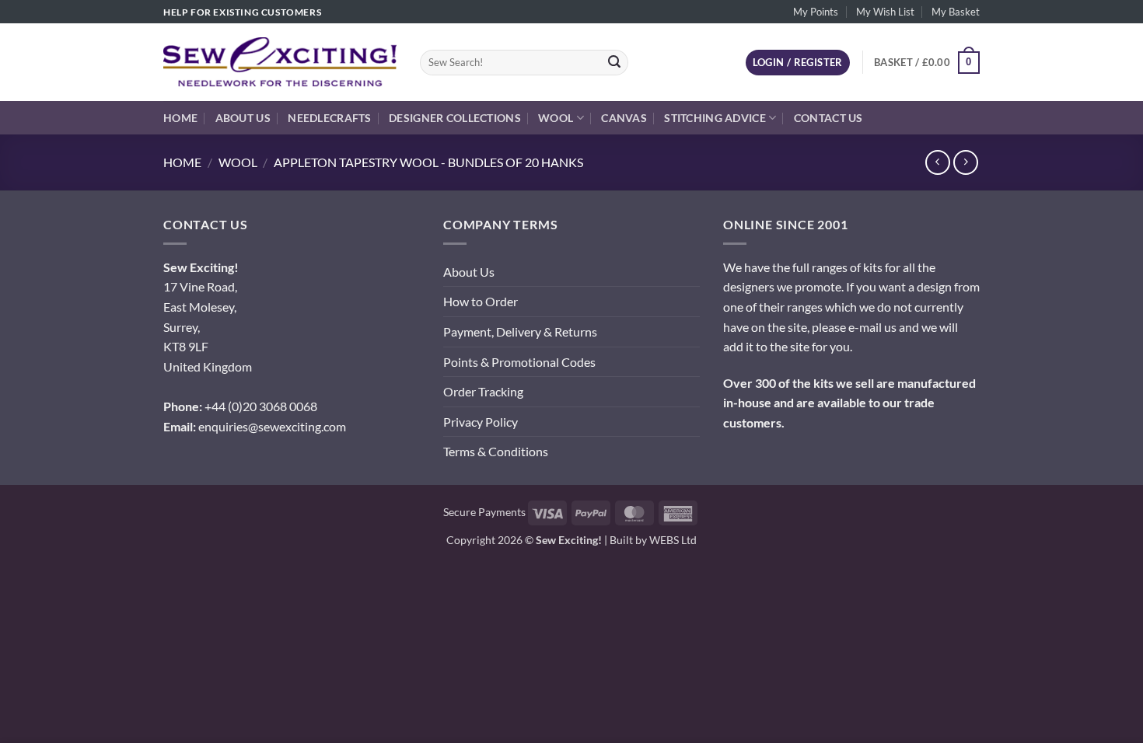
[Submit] (614, 63)
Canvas (624, 117)
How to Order (480, 301)
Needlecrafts (329, 117)
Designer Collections (455, 117)
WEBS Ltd (673, 539)
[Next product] (937, 162)
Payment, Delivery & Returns (520, 331)
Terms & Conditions (495, 451)
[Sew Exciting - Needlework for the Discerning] (280, 62)
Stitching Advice (715, 117)
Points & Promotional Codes (519, 361)
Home (180, 117)
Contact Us (828, 117)
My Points (815, 11)
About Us (243, 117)
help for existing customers (242, 12)
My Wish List (885, 11)
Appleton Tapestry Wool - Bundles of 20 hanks (428, 162)
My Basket (956, 11)
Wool (555, 117)
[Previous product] (965, 162)
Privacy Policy (480, 421)
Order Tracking (483, 391)
